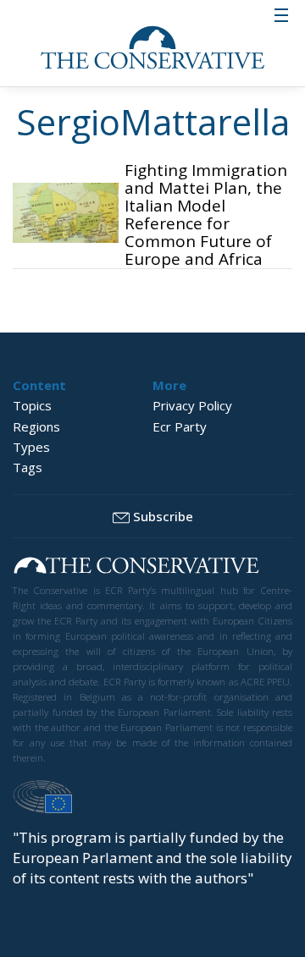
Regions (36, 426)
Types (31, 446)
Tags (27, 467)
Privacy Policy (192, 405)
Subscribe (163, 516)
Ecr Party (179, 426)
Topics (32, 405)
